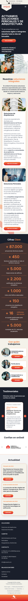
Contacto (14, 598)
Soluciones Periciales (7, 529)
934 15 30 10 (12, 1)
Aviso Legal (7, 586)
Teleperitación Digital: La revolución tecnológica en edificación (11, 506)
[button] (2, 416)
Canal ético (19, 588)
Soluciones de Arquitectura (8, 527)
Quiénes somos (5, 571)
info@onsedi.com (16, 3)
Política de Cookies (9, 588)
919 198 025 (19, 1)
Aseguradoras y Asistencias (9, 543)
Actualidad (4, 576)
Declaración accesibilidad (13, 590)
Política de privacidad (17, 586)
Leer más (8, 479)
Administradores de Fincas (8, 538)
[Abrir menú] (25, 6)
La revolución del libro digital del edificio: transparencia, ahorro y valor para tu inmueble (14, 489)
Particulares (4, 540)
